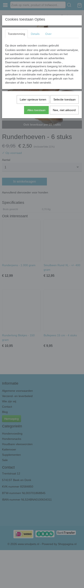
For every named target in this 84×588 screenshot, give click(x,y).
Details (35, 33)
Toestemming (16, 33)
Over (48, 33)
